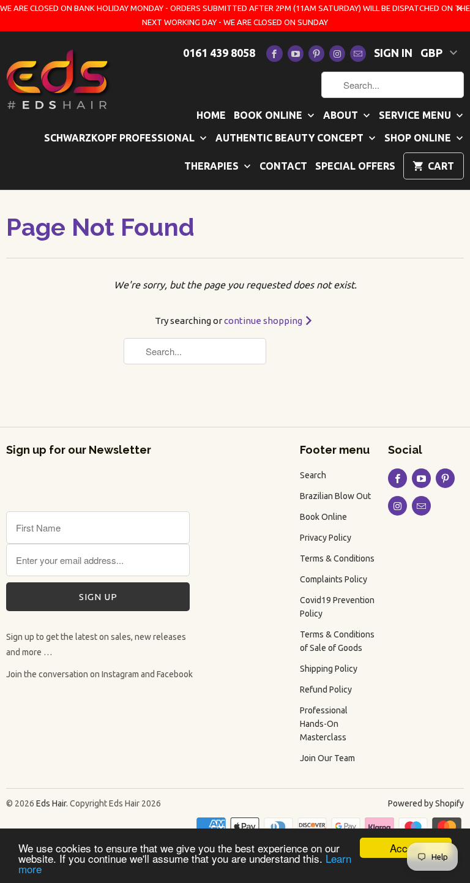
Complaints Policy (333, 579)
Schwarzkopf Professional (120, 137)
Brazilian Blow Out (335, 496)
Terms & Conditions (337, 558)
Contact (283, 165)
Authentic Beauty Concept (290, 137)
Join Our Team (327, 758)
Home (211, 115)
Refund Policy (326, 689)
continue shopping (264, 320)
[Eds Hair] (58, 78)
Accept (406, 847)
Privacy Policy (325, 538)
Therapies (212, 165)
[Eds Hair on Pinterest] (316, 53)
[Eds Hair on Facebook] (274, 53)
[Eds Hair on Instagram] (337, 53)
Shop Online (418, 137)
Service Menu (416, 115)
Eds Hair (51, 803)
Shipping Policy (328, 669)
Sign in (393, 53)
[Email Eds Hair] (358, 53)
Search (313, 475)
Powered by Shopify (426, 803)
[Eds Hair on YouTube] (296, 53)
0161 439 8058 (219, 53)
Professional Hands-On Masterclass (324, 723)
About (341, 115)
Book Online (269, 115)
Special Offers (355, 165)
